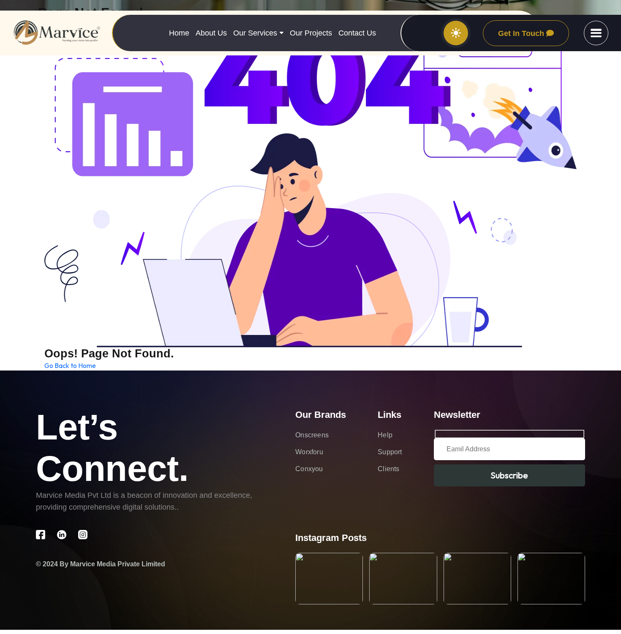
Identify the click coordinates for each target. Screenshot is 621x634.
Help (385, 435)
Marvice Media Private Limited (117, 564)
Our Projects (311, 33)
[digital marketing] (57, 33)
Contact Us (357, 33)
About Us (211, 33)
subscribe (509, 475)
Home (179, 33)
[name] (596, 33)
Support (390, 452)
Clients (388, 468)
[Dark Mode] (456, 33)
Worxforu (309, 452)
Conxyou (309, 468)
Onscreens (312, 435)
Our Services (255, 33)
